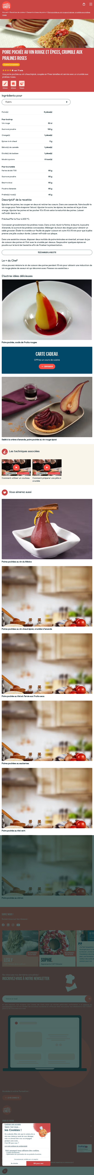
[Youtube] (18, 925)
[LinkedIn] (8, 925)
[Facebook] (3, 925)
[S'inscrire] (88, 998)
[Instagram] (13, 925)
